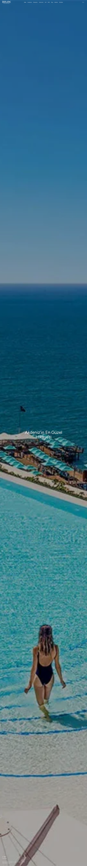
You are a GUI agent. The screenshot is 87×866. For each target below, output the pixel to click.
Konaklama (30, 2)
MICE (49, 2)
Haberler (56, 2)
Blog (52, 2)
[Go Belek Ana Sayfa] (6, 2)
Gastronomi (41, 2)
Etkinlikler (61, 2)
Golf (45, 2)
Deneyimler (35, 2)
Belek (25, 2)
